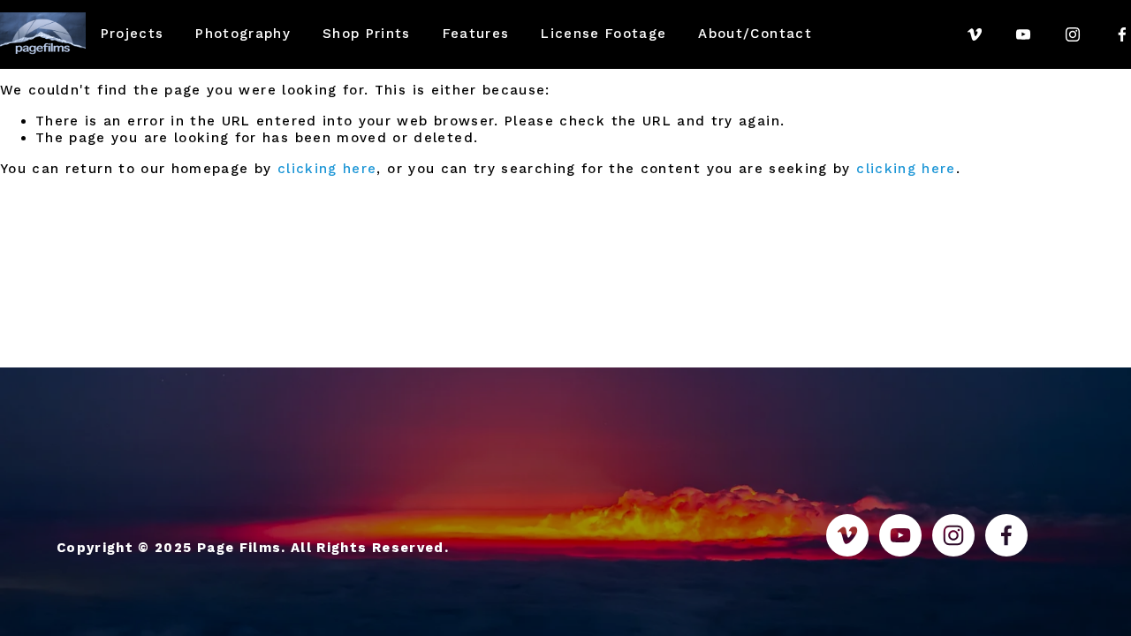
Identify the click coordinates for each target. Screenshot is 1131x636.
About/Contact (755, 34)
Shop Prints (367, 34)
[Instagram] (1073, 34)
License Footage (603, 34)
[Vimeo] (974, 34)
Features (476, 34)
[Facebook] (1122, 34)
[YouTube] (1023, 34)
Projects (132, 34)
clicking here (327, 169)
